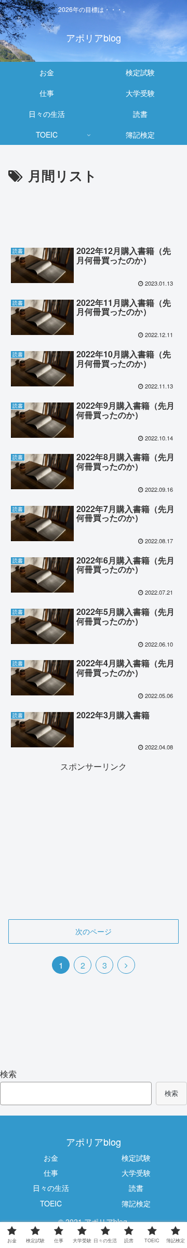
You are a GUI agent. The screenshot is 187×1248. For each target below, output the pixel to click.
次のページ (93, 931)
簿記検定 (136, 1203)
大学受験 (136, 1173)
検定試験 (136, 1157)
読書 (136, 1188)
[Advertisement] (93, 218)
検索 (8, 1074)
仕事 (51, 1173)
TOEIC (51, 1203)
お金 (51, 1157)
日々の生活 (51, 1188)
